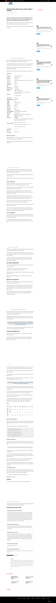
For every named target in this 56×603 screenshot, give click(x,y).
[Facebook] (40, 1)
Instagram (16, 129)
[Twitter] (47, 1)
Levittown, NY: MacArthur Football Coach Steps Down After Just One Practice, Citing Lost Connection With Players (44, 81)
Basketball (8, 12)
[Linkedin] (47, 13)
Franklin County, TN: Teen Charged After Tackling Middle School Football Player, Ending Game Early (44, 63)
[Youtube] (48, 1)
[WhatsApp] (45, 13)
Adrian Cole (38, 29)
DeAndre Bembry (15, 555)
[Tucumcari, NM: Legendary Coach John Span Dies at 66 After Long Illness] (44, 94)
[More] (50, 13)
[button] (49, 3)
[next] (30, 1)
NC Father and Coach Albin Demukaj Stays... (29, 582)
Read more (38, 51)
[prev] (29, 1)
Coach (37, 97)
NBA (10, 12)
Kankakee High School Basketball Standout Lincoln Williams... (15, 577)
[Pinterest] (43, 1)
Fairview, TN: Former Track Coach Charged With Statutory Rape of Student (44, 45)
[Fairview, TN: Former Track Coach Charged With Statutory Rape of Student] (44, 40)
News (37, 43)
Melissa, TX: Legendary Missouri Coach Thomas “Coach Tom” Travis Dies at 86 (44, 28)
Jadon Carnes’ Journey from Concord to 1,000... (15, 582)
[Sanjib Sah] (8, 563)
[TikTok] (45, 1)
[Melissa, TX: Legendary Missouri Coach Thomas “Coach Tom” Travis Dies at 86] (44, 22)
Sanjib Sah (13, 12)
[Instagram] (42, 1)
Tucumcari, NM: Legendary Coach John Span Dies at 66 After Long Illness (44, 99)
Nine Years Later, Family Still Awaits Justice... (29, 577)
